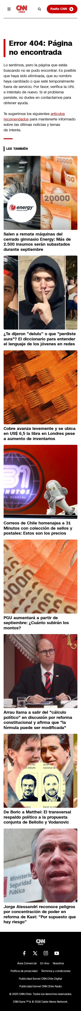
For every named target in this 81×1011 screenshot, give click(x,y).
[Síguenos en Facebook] (24, 953)
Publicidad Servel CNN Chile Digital (40, 979)
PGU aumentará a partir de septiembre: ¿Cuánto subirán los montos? (36, 623)
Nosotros (58, 963)
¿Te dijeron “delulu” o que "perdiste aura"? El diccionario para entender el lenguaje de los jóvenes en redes (40, 339)
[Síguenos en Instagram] (46, 953)
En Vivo (44, 963)
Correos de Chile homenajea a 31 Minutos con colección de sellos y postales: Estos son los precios (38, 528)
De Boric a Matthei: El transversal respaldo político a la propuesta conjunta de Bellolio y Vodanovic (37, 817)
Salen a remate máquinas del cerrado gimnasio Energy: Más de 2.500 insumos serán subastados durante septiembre (37, 241)
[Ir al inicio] (21, 9)
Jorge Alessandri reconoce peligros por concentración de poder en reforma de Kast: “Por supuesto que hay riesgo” (40, 914)
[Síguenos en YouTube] (56, 953)
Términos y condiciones (55, 971)
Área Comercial (27, 963)
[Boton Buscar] (39, 9)
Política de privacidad (24, 971)
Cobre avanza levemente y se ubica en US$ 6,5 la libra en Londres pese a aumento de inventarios (40, 434)
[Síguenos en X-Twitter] (35, 953)
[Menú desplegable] (9, 9)
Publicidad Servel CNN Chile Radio (40, 986)
